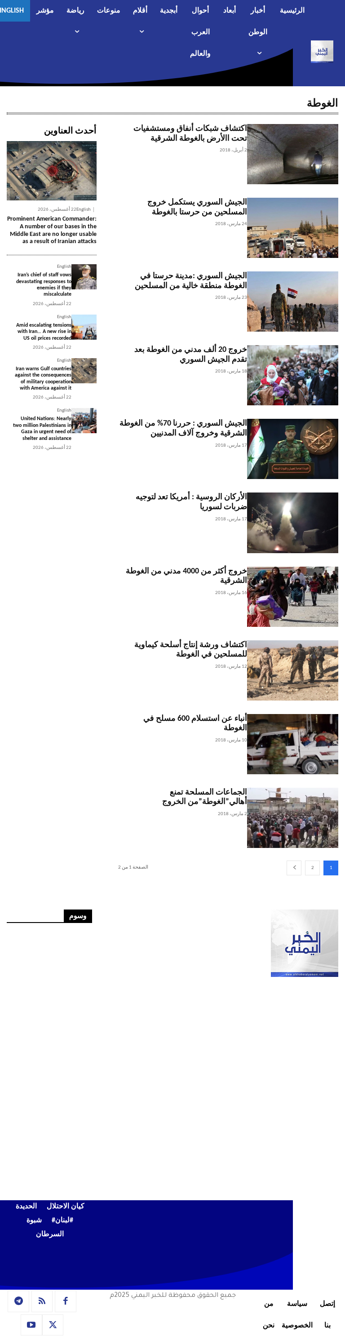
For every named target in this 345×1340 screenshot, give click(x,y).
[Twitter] (53, 1325)
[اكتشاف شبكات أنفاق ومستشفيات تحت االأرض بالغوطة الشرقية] (292, 154)
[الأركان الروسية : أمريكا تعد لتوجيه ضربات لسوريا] (292, 523)
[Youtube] (31, 1325)
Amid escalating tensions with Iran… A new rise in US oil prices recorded (43, 332)
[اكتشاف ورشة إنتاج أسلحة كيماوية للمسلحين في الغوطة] (292, 670)
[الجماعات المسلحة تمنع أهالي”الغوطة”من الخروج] (292, 818)
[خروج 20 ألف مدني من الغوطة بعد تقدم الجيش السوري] (292, 375)
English (83, 209)
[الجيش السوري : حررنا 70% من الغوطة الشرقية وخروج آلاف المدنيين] (292, 449)
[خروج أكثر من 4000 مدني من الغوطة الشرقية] (292, 597)
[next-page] (294, 868)
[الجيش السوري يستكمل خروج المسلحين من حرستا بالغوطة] (292, 228)
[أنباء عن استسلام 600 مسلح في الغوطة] (292, 744)
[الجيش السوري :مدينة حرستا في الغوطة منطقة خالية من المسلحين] (292, 301)
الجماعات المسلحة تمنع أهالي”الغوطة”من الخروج (204, 797)
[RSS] (42, 1301)
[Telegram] (18, 1301)
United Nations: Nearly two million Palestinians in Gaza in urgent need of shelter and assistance (42, 428)
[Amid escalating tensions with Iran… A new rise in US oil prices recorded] (84, 327)
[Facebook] (65, 1301)
